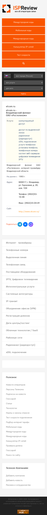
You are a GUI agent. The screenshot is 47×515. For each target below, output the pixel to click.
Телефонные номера (17, 250)
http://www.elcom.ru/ (29, 211)
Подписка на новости (16, 394)
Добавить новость (14, 480)
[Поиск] (23, 63)
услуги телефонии (27, 144)
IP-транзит (11, 301)
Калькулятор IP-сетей (23, 46)
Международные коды (23, 38)
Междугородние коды (23, 22)
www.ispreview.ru (33, 503)
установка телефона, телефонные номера (28, 149)
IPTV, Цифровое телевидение (22, 279)
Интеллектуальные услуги (20, 286)
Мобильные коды (23, 30)
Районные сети (14, 337)
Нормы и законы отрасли (18, 412)
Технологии (11, 408)
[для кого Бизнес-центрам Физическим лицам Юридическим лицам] (23, 88)
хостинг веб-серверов (29, 153)
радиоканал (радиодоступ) (25, 137)
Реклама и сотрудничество (18, 485)
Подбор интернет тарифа (17, 422)
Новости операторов (15, 384)
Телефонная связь (15, 264)
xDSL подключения (27, 141)
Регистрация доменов (18, 315)
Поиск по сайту (13, 455)
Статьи (9, 403)
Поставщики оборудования (20, 271)
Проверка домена (14, 445)
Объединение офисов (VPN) (21, 308)
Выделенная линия (16, 257)
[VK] (25, 224)
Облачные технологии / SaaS (22, 330)
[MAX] (30, 224)
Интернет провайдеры (18, 242)
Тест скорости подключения (19, 417)
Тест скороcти (23, 55)
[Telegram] (19, 224)
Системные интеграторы (19, 293)
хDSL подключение (16, 352)
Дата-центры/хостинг (18, 323)
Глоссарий (11, 398)
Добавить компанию (15, 475)
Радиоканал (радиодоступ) (20, 345)
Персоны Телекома (15, 389)
